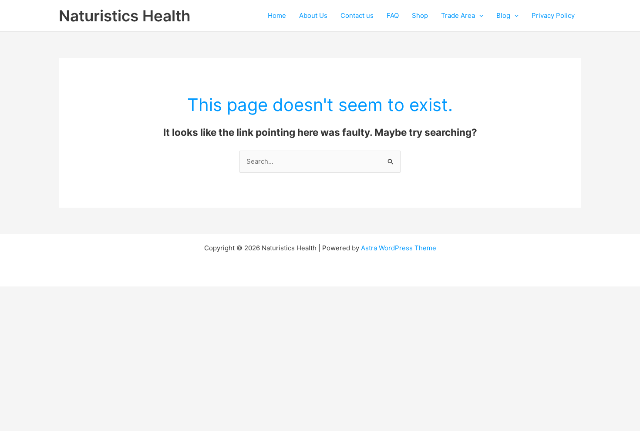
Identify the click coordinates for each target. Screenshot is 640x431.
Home (277, 15)
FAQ (393, 15)
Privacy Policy (553, 15)
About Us (313, 15)
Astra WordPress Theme (398, 248)
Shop (420, 15)
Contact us (357, 15)
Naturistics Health (124, 16)
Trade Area (458, 15)
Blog (503, 15)
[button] (479, 15)
